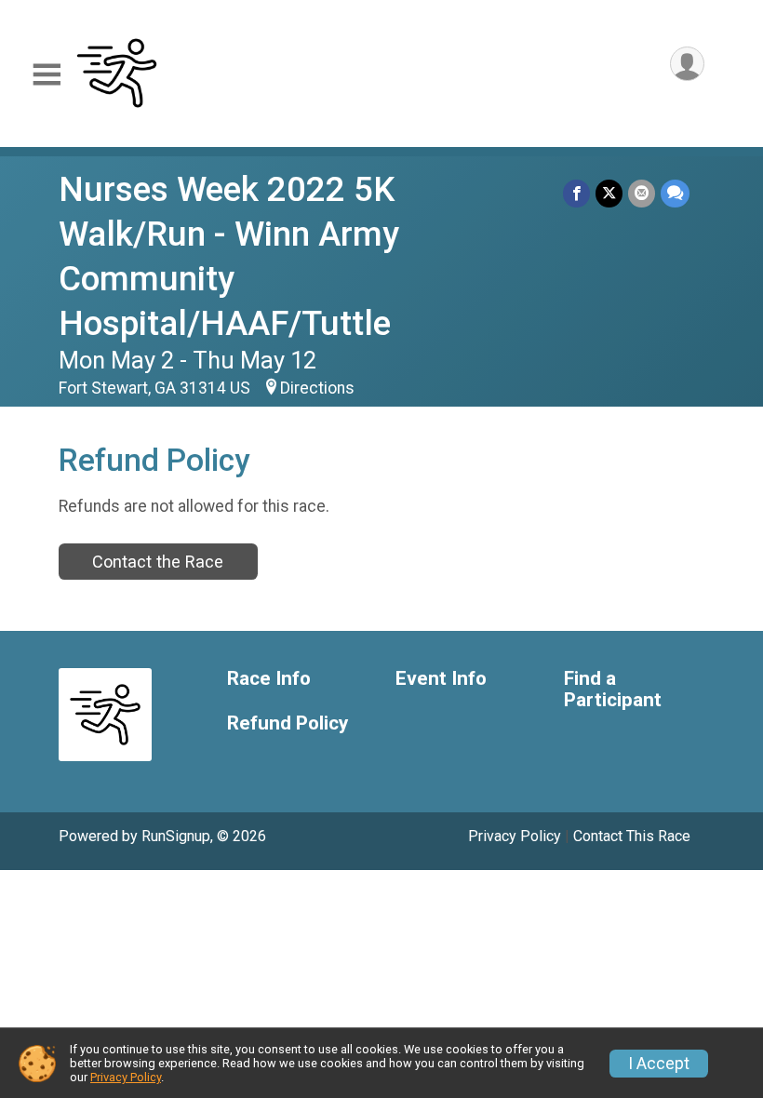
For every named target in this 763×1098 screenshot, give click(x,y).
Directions (317, 388)
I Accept (658, 1063)
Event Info (441, 679)
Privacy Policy (514, 836)
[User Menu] (687, 64)
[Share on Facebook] (576, 193)
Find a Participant (613, 690)
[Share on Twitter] (609, 193)
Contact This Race (631, 836)
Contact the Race (157, 561)
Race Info (269, 679)
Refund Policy (287, 723)
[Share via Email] (641, 193)
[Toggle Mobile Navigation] (46, 75)
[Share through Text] (675, 193)
